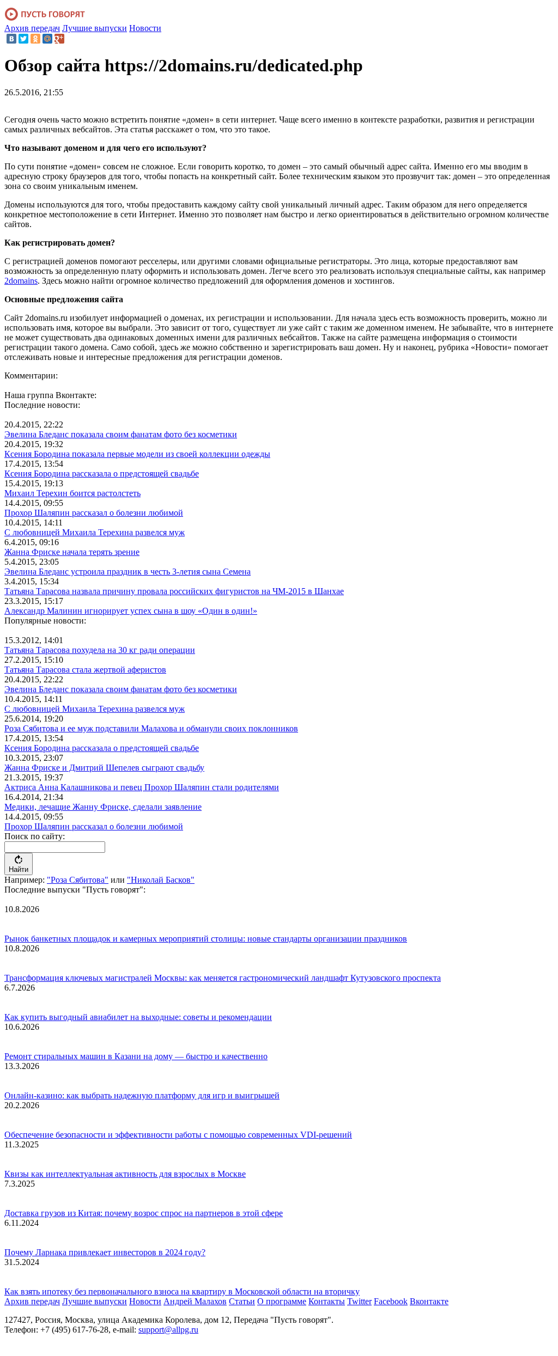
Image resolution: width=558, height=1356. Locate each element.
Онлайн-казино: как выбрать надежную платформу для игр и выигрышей (142, 1095)
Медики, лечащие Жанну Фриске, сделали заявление (103, 806)
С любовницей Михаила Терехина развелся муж (94, 532)
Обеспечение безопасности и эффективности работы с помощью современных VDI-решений (178, 1134)
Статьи (242, 1301)
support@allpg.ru (168, 1329)
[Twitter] (23, 39)
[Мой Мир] (47, 39)
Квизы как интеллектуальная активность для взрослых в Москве (125, 1173)
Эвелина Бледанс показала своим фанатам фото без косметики (120, 434)
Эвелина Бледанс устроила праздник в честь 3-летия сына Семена (127, 571)
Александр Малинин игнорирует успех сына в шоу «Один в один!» (130, 610)
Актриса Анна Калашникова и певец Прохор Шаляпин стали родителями (141, 787)
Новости (145, 28)
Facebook (391, 1301)
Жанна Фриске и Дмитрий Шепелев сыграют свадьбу (104, 767)
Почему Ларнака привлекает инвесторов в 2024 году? (104, 1252)
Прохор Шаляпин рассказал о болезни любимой (93, 512)
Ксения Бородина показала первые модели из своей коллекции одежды (137, 454)
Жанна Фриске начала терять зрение (72, 552)
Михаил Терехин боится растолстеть (72, 493)
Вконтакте (429, 1301)
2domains (21, 280)
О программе (281, 1301)
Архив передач (32, 28)
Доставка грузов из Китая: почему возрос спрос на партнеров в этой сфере (143, 1213)
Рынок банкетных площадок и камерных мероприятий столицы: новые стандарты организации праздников (205, 938)
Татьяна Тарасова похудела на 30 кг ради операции (99, 650)
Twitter (359, 1301)
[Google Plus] (59, 39)
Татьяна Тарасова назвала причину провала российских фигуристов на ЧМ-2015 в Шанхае (174, 591)
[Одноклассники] (35, 39)
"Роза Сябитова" (77, 879)
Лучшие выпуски (94, 28)
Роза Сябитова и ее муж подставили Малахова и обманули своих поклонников (151, 728)
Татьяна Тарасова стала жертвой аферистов (85, 669)
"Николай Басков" (161, 879)
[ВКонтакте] (11, 39)
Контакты (326, 1301)
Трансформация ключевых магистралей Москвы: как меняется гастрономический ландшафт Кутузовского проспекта (222, 977)
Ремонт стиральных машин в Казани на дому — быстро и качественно (136, 1056)
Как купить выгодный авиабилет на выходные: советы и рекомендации (138, 1017)
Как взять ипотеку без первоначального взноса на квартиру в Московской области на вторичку (182, 1291)
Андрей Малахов (195, 1301)
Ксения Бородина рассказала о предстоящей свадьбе (101, 473)
